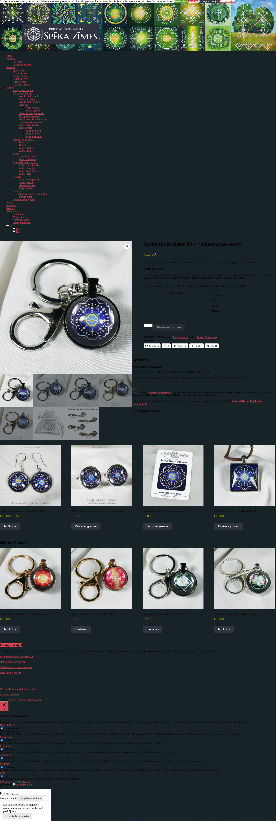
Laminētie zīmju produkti (25, 162)
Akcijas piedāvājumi (23, 90)
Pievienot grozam (169, 327)
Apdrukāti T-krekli (28, 156)
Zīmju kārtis (25, 173)
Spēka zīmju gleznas (29, 179)
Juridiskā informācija (10, 672)
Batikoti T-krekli (27, 159)
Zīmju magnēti (26, 148)
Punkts (200, 337)
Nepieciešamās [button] (7, 725)
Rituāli (22, 145)
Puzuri (9, 202)
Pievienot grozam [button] (86, 526)
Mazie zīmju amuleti (29, 116)
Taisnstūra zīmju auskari (31, 122)
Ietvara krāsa (174, 293)
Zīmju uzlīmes (26, 150)
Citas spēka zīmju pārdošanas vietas (18, 689)
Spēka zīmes (19, 70)
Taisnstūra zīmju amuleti (31, 113)
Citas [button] (2, 772)
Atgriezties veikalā (31, 798)
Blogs (9, 55)
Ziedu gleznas (20, 73)
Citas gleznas (19, 81)
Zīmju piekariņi (27, 99)
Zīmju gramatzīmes (28, 171)
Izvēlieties (10, 526)
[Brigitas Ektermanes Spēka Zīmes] (138, 50)
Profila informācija (22, 222)
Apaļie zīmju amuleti (29, 96)
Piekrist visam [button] (181, 1)
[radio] (244, 295)
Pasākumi (11, 205)
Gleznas (17, 176)
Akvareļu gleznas (21, 84)
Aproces (23, 104)
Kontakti (10, 208)
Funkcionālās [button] (6, 737)
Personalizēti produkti (24, 199)
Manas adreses (20, 217)
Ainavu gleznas (20, 76)
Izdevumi (24, 142)
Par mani (10, 58)
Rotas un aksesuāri (22, 93)
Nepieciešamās (11, 728)
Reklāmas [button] (5, 764)
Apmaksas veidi (21, 219)
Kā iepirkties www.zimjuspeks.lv (16, 656)
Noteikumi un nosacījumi (12, 662)
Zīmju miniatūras (27, 168)
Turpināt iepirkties (17, 816)
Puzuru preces (20, 191)
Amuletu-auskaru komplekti (33, 119)
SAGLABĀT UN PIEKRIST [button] (15, 781)
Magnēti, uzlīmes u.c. (23, 139)
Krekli (16, 153)
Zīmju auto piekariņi (29, 165)
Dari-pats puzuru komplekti (33, 194)
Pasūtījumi (18, 214)
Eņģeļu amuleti (33, 130)
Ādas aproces (32, 107)
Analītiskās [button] (5, 755)
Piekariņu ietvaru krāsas (160, 392)
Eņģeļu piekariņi (34, 136)
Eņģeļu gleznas (20, 79)
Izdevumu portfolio (22, 64)
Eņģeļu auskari (33, 133)
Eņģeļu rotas (25, 127)
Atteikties (193, 1)
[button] (127, 246)
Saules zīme (211, 337)
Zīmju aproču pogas (29, 125)
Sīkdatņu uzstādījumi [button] (209, 1)
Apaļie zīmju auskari (29, 102)
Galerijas (10, 67)
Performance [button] (6, 746)
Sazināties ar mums (9, 694)
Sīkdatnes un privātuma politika (16, 667)
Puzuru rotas (25, 196)
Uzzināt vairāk (227, 1)
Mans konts (12, 211)
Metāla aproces (33, 110)
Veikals (10, 87)
